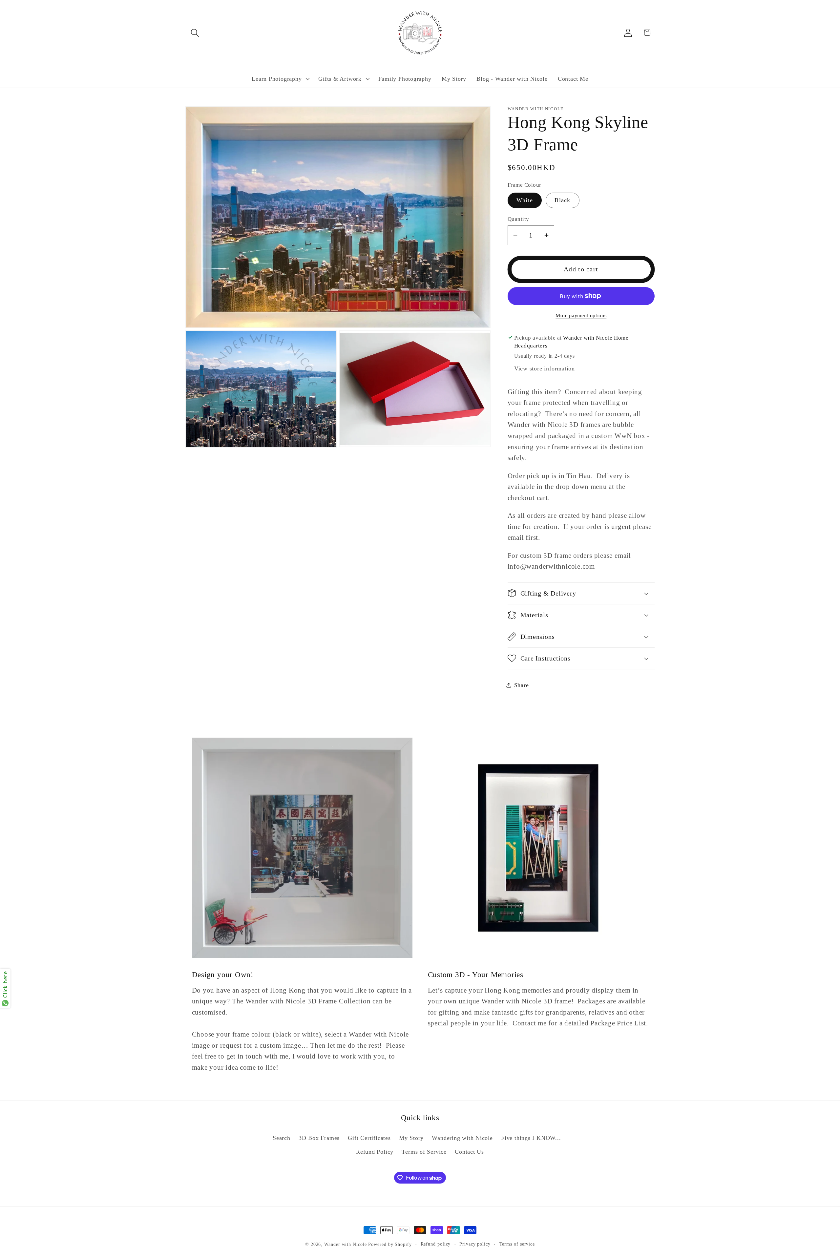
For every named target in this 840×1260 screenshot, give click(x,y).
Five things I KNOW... (531, 1138)
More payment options (581, 315)
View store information (544, 368)
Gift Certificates (369, 1138)
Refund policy (436, 1244)
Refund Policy (374, 1151)
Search (281, 1138)
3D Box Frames (319, 1138)
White (524, 200)
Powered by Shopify (389, 1244)
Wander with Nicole (345, 1244)
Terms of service (517, 1244)
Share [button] (521, 685)
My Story (411, 1138)
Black (563, 200)
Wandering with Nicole (462, 1138)
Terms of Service (424, 1151)
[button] (194, 32)
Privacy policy (475, 1244)
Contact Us (469, 1151)
